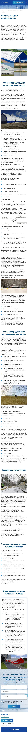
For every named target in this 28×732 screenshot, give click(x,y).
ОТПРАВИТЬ (14, 706)
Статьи (7, 11)
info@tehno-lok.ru (5, 716)
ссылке (2, 99)
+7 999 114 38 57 (5, 714)
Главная (3, 11)
